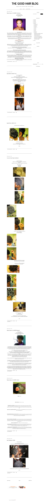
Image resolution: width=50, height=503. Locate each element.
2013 (34, 20)
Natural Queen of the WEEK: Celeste (13, 380)
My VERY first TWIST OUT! (11, 123)
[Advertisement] (19, 69)
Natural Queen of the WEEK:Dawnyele (13, 330)
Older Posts (30, 480)
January (35, 32)
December (35, 24)
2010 (34, 23)
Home (19, 480)
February (35, 31)
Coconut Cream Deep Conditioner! (12, 158)
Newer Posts (8, 480)
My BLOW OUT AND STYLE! (11, 73)
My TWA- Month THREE (11, 440)
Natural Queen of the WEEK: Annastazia (13, 13)
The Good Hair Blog (25, 3)
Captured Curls (10, 431)
